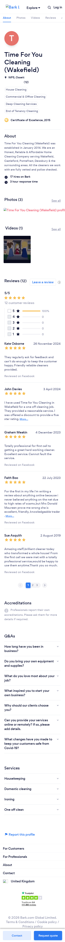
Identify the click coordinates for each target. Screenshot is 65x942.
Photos (20, 18)
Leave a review (43, 282)
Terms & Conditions (20, 922)
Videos (35, 18)
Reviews (50, 18)
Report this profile (21, 834)
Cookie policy (47, 922)
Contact (17, 935)
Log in (57, 7)
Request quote (48, 935)
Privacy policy (32, 926)
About (7, 18)
